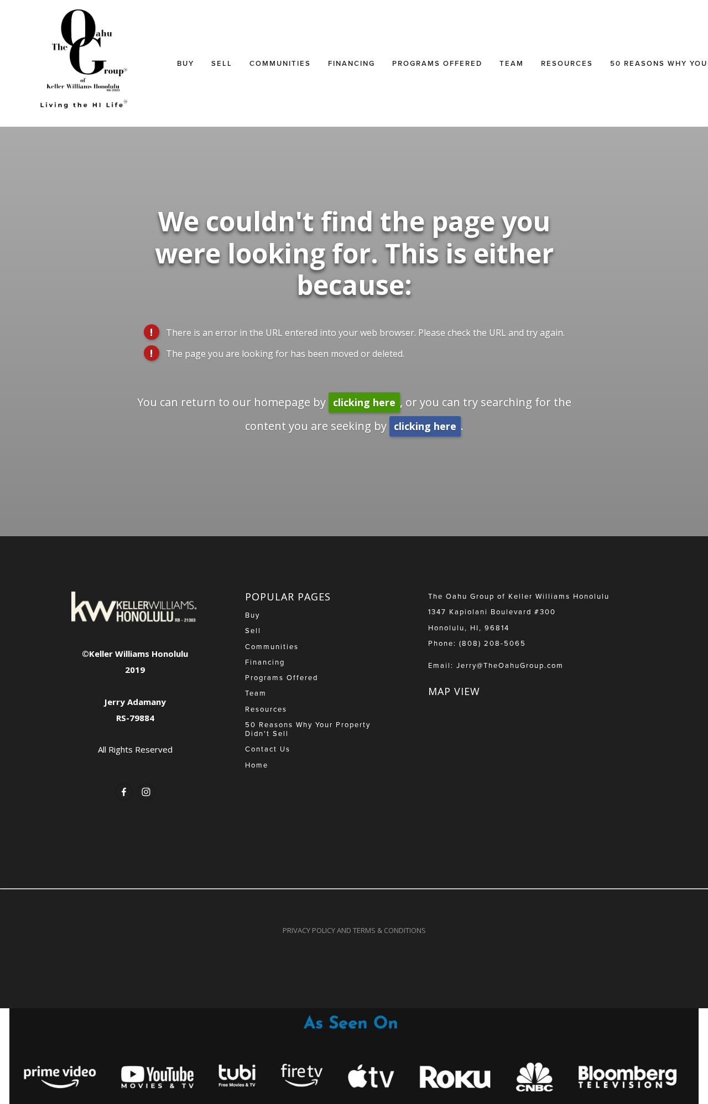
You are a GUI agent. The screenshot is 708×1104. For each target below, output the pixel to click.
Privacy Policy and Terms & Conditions (354, 930)
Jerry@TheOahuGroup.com (510, 665)
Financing (351, 63)
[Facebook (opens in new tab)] (124, 792)
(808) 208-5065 (492, 643)
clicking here (364, 402)
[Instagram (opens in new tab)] (146, 792)
